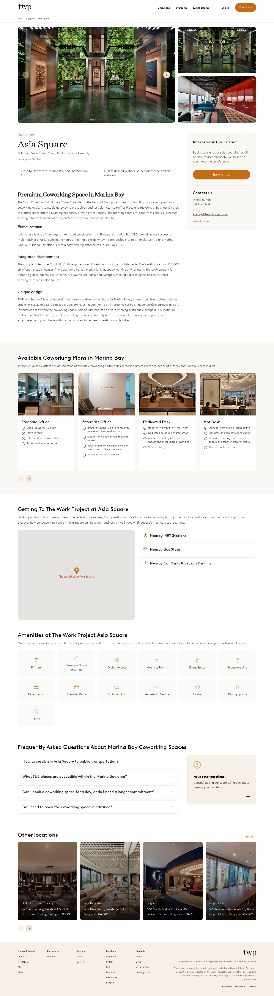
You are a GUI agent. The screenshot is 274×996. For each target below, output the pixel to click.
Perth (108, 967)
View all (249, 836)
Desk (138, 962)
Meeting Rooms (143, 972)
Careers (80, 962)
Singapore (30, 18)
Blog (20, 967)
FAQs (20, 972)
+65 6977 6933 (201, 203)
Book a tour (221, 175)
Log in (225, 7)
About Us (22, 956)
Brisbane (110, 972)
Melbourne (111, 977)
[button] (77, 571)
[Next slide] (166, 75)
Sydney (109, 962)
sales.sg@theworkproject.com (210, 214)
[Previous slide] (25, 75)
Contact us (245, 7)
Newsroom (23, 962)
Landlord (51, 956)
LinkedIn (252, 986)
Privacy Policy (245, 968)
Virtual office (142, 967)
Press (79, 956)
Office (139, 956)
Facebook (240, 986)
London (110, 982)
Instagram (227, 986)
